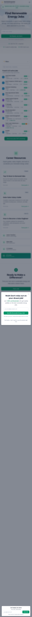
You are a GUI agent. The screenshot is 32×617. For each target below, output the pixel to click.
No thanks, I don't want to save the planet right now (16, 321)
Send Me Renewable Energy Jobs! (16, 313)
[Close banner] (29, 607)
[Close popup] (29, 294)
